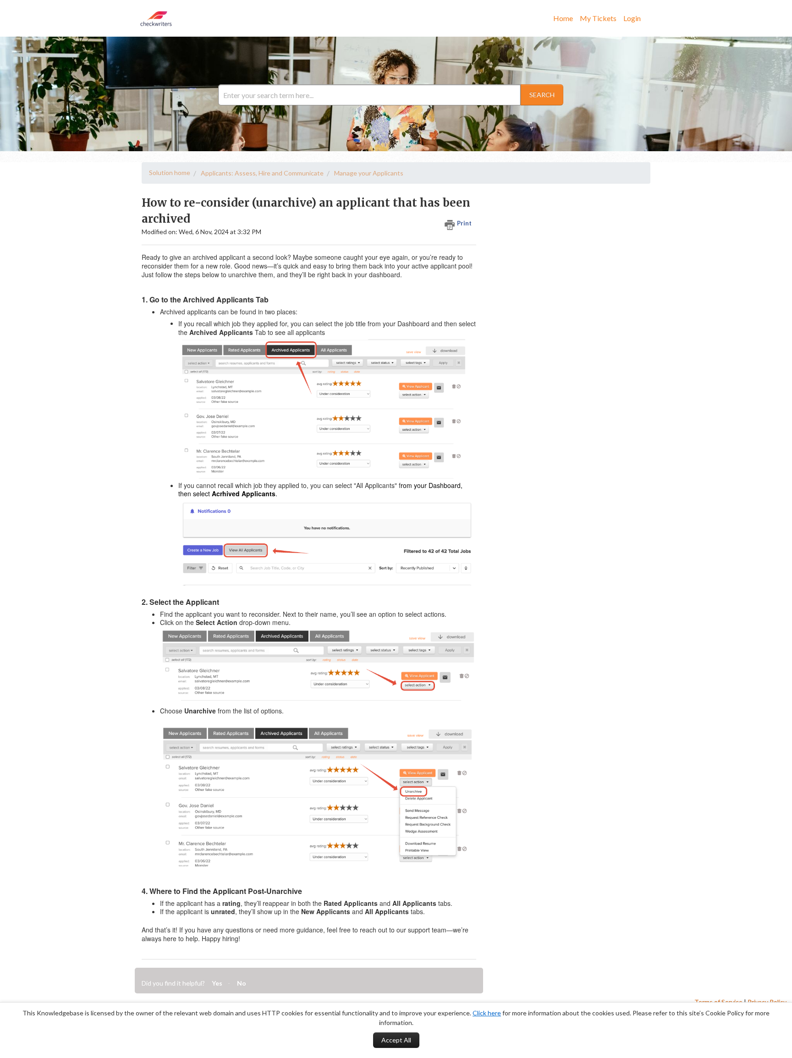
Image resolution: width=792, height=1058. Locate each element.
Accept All (396, 1040)
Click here (487, 1013)
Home (563, 18)
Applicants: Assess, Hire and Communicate (262, 173)
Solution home (169, 172)
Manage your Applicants (368, 173)
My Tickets (598, 18)
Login (632, 18)
